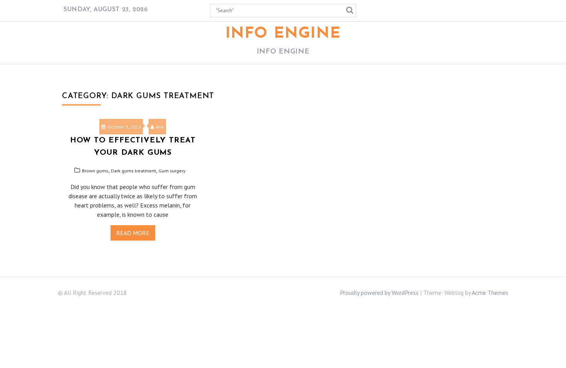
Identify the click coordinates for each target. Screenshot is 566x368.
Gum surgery (172, 171)
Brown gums (95, 171)
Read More (132, 233)
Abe (160, 127)
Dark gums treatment (133, 171)
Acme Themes (490, 292)
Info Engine (283, 34)
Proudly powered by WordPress (379, 292)
